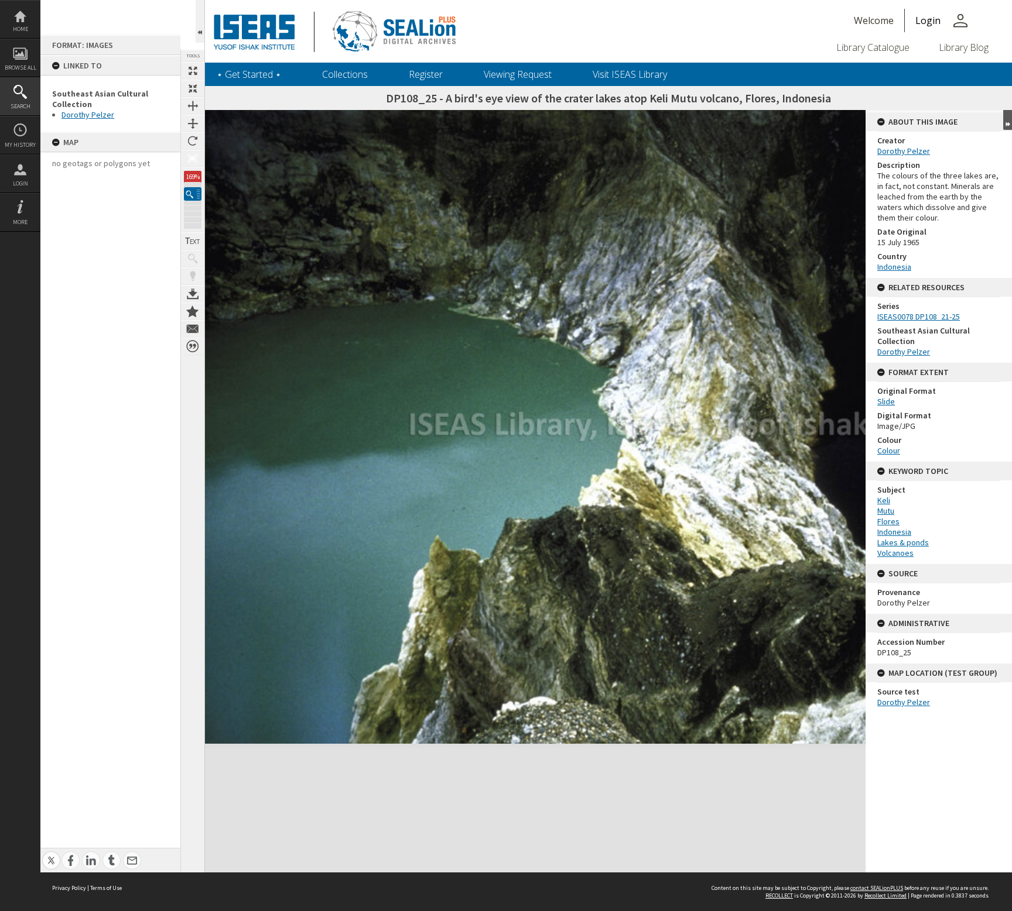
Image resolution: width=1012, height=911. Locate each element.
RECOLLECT (779, 895)
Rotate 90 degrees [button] (192, 141)
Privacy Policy (69, 888)
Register (426, 74)
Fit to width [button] (192, 106)
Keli (883, 500)
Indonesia (894, 267)
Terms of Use (106, 888)
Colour (888, 450)
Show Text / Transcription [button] (192, 241)
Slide (886, 401)
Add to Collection (192, 311)
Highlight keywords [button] (192, 276)
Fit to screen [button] (192, 88)
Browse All (20, 67)
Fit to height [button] (192, 123)
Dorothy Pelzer (87, 114)
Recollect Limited (885, 895)
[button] (192, 194)
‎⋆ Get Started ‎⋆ (249, 74)
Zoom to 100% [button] (192, 158)
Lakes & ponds (903, 542)
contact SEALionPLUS (876, 888)
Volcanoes (895, 553)
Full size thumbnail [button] (192, 71)
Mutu (885, 511)
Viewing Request (518, 74)
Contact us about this (192, 329)
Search (20, 106)
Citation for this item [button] (192, 346)
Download (192, 293)
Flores (888, 521)
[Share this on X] (51, 854)
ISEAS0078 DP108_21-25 (918, 316)
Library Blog (964, 47)
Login (20, 183)
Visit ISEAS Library (630, 74)
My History (20, 145)
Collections (345, 74)
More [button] (20, 222)
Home (20, 29)
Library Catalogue (873, 47)
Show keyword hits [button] (192, 258)
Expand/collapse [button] (1007, 120)
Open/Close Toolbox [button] (200, 21)
